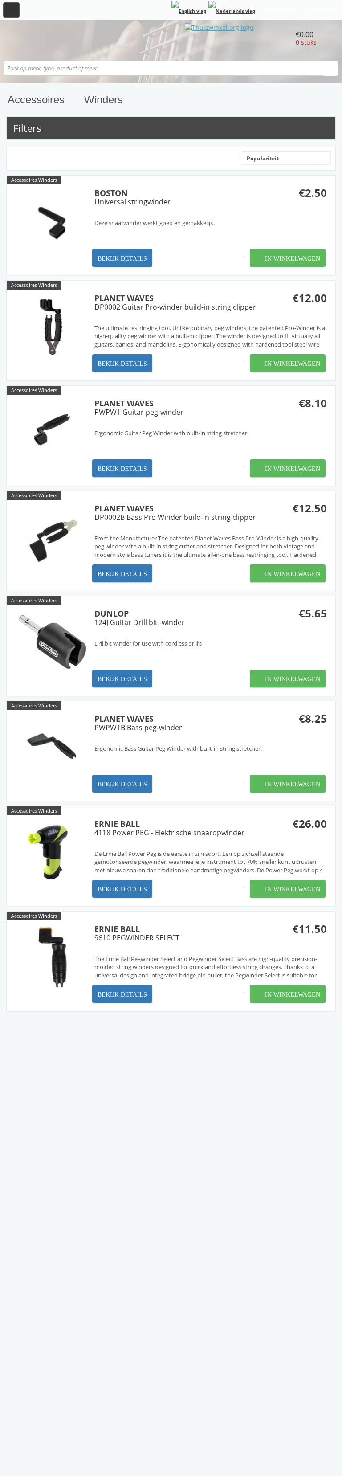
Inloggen (322, 10)
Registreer (280, 10)
